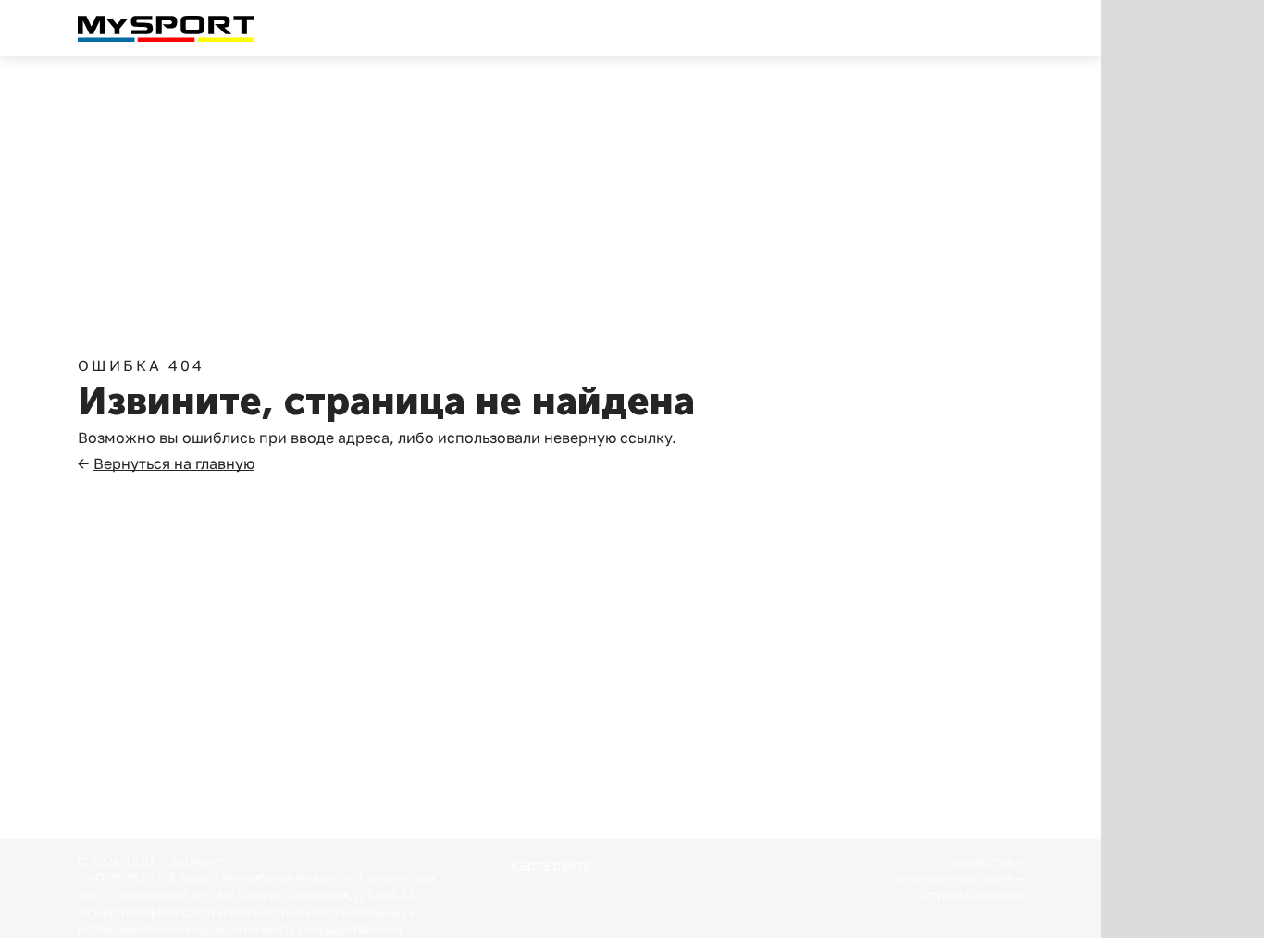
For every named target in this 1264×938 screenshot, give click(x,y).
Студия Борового (972, 894)
